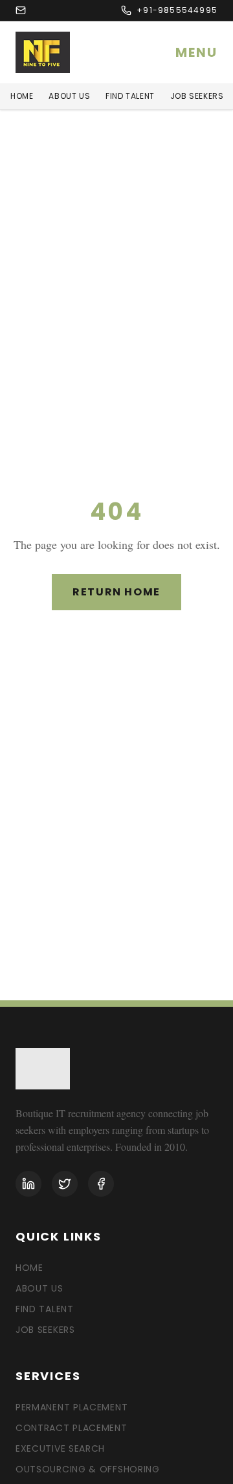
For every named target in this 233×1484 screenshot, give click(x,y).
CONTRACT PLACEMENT (72, 1427)
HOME (21, 96)
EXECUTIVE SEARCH (60, 1448)
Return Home (116, 591)
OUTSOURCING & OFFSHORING (88, 1469)
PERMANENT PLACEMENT (72, 1407)
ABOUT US (69, 96)
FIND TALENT (130, 96)
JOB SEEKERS (197, 96)
